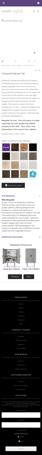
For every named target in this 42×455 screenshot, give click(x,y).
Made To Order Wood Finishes (16, 141)
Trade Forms (21, 320)
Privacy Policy (21, 389)
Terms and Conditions (21, 385)
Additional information (12, 237)
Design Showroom (21, 369)
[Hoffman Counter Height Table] (36, 70)
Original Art (21, 344)
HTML (22, 437)
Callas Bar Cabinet (11, 269)
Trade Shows (21, 365)
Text (21, 441)
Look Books (21, 316)
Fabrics (21, 308)
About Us (21, 361)
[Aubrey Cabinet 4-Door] (39, 70)
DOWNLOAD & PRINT (15, 185)
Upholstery (21, 336)
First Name (21, 420)
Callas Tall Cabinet (30, 269)
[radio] (6, 147)
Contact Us (21, 381)
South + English (6, 65)
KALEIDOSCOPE (21, 340)
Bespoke (19, 65)
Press (21, 324)
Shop (13, 65)
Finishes (21, 312)
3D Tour (21, 304)
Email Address (21, 410)
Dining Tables (21, 348)
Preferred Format (21, 434)
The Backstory (8, 196)
